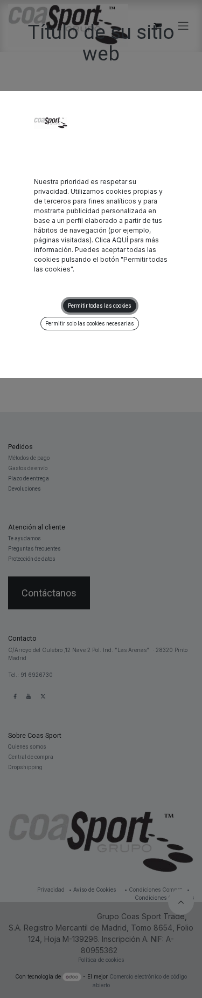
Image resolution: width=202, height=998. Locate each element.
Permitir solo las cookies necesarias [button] (89, 324)
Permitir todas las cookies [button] (99, 306)
